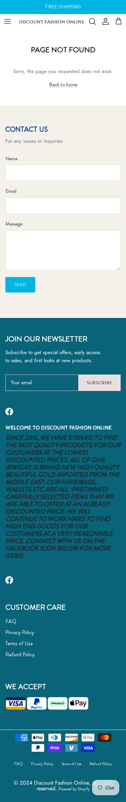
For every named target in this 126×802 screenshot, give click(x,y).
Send (20, 284)
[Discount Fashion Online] (51, 21)
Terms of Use (19, 643)
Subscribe (99, 383)
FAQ (10, 621)
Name (11, 158)
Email (10, 191)
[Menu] (7, 21)
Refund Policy (20, 654)
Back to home (63, 84)
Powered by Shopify (74, 789)
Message (14, 223)
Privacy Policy (19, 632)
